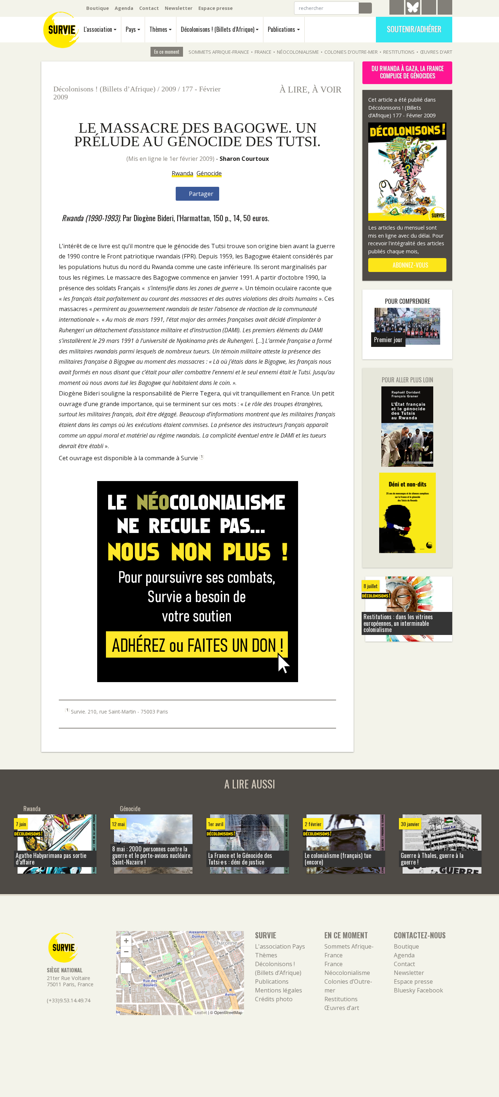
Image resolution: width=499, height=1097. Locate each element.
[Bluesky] (412, 13)
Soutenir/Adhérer (414, 28)
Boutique (97, 8)
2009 (168, 89)
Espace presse (215, 8)
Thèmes (158, 29)
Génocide (209, 173)
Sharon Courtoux (244, 159)
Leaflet (201, 1012)
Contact (149, 8)
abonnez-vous (409, 265)
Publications (281, 29)
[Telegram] (396, 8)
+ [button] (126, 940)
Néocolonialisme (298, 52)
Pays (131, 29)
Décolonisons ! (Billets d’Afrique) (217, 29)
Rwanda (182, 173)
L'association (98, 29)
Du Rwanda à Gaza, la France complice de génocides (407, 72)
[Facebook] (429, 8)
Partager (200, 194)
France (263, 52)
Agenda (124, 8)
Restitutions (399, 52)
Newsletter (179, 8)
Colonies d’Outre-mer (351, 52)
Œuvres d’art (436, 52)
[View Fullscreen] (126, 967)
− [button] (126, 951)
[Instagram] (445, 8)
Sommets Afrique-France (218, 52)
